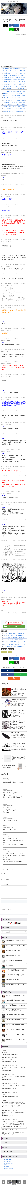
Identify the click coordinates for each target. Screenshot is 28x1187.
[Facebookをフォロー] (7, 674)
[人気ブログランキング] (17, 923)
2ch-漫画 (11, 649)
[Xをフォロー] (20, 670)
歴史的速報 (6, 1166)
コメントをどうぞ (6, 884)
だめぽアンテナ (7, 1159)
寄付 (10, 652)
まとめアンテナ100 (8, 1163)
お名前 (3, 873)
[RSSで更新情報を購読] (14, 678)
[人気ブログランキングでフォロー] (14, 626)
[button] (16, 29)
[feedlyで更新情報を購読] (20, 674)
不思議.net (6, 1164)
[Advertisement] (14, 50)
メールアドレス (5, 879)
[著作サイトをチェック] (7, 670)
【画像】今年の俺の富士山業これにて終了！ (13, 79)
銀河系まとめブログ (8, 1168)
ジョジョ (5, 652)
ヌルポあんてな (7, 1161)
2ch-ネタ (5, 649)
